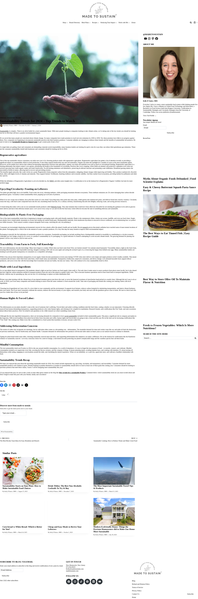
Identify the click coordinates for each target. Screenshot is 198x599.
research (85, 227)
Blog (133, 581)
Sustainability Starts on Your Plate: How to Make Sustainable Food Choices (21, 487)
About (133, 22)
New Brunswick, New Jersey (75, 565)
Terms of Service (137, 587)
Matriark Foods (56, 207)
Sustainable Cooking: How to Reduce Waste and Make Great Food (115, 440)
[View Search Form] (191, 22)
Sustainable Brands (14, 117)
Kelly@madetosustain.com (75, 569)
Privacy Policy (136, 591)
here (7, 183)
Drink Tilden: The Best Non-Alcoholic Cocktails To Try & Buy (65, 487)
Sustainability (4, 131)
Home (134, 597)
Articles (3, 117)
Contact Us (135, 594)
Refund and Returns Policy (141, 584)
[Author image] (1, 125)
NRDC (52, 181)
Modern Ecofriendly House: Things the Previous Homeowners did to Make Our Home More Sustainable (114, 529)
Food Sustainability (7, 431)
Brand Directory (74, 22)
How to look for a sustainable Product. (72, 373)
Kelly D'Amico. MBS (11, 125)
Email (145, 125)
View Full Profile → (149, 115)
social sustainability (71, 316)
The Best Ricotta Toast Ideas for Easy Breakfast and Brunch (19, 440)
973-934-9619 (70, 567)
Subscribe (6, 422)
